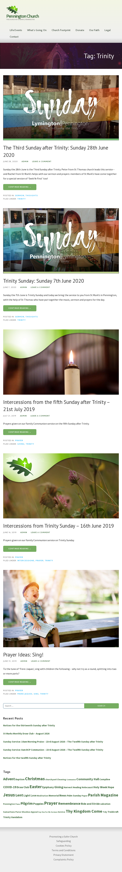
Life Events (16, 30)
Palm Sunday (74, 795)
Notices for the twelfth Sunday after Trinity (27, 757)
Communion (71, 780)
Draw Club (23, 787)
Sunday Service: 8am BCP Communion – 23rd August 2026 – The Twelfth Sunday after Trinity (53, 749)
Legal (108, 30)
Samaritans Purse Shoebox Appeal (20, 812)
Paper (85, 795)
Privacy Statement (63, 854)
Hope (111, 787)
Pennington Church (22, 16)
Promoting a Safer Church (63, 836)
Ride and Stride (90, 804)
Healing (77, 787)
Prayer (19, 440)
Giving (20, 444)
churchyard (51, 779)
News (63, 795)
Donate (80, 30)
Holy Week (100, 787)
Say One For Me (44, 812)
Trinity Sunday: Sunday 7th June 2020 (43, 280)
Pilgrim (26, 803)
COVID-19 (9, 787)
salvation (105, 803)
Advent (9, 779)
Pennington (9, 804)
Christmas (35, 778)
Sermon (19, 195)
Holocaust (87, 787)
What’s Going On (37, 30)
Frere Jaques (24, 694)
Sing (36, 694)
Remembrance (69, 803)
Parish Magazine (103, 795)
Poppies (38, 804)
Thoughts (31, 195)
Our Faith (94, 30)
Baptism (20, 779)
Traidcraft (113, 811)
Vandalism (16, 817)
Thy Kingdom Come (84, 811)
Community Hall (87, 779)
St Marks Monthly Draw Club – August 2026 (26, 733)
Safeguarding (63, 841)
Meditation (42, 795)
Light (27, 795)
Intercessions (25, 560)
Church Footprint (61, 30)
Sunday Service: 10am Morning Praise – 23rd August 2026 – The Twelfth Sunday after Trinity (53, 741)
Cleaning (61, 779)
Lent (19, 795)
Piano (17, 804)
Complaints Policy (64, 859)
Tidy (105, 812)
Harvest (68, 787)
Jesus (9, 795)
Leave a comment (41, 161)
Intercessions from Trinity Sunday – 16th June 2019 (58, 525)
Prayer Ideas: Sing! (23, 654)
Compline (104, 779)
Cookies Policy (63, 845)
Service (61, 812)
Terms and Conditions (63, 850)
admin (25, 161)
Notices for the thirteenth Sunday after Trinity (29, 725)
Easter (36, 786)
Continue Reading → (19, 187)
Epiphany (48, 787)
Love (34, 795)
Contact (14, 36)
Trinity (21, 199)
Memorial (54, 795)
